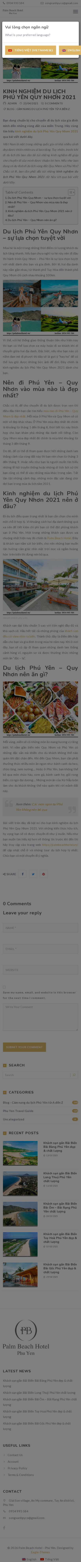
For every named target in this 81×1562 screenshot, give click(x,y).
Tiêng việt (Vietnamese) (33, 50)
